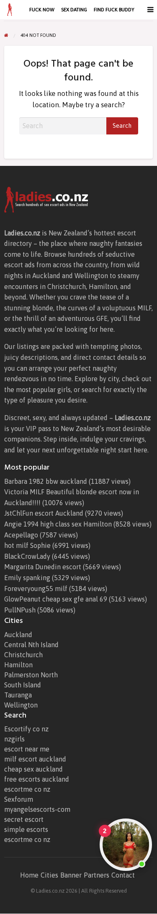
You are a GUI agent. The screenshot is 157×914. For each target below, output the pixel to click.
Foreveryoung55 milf (35, 588)
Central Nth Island (31, 644)
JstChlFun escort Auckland (43, 513)
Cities (49, 875)
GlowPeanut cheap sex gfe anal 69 (55, 599)
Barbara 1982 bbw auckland (45, 481)
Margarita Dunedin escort (42, 567)
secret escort (24, 819)
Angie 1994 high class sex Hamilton (58, 524)
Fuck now (41, 10)
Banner (71, 875)
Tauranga (18, 695)
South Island (22, 685)
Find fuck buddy (114, 10)
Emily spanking (27, 577)
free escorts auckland (36, 779)
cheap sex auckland (33, 769)
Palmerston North (31, 674)
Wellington (21, 705)
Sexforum (18, 799)
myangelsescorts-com (37, 809)
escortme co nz (27, 789)
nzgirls (14, 739)
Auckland (18, 634)
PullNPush (20, 610)
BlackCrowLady (27, 556)
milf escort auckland (35, 759)
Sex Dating (74, 10)
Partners (96, 875)
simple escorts (26, 829)
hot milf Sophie (27, 545)
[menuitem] (42, 9)
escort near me (26, 749)
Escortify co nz (26, 729)
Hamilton (18, 664)
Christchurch (23, 654)
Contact (123, 875)
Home (29, 875)
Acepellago (21, 535)
